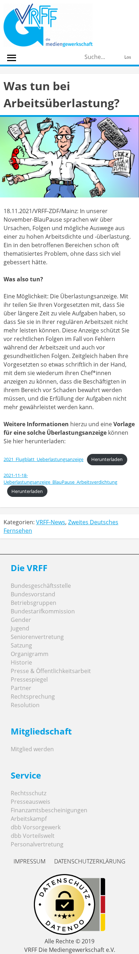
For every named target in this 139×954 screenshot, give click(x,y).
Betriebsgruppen (33, 603)
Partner (21, 688)
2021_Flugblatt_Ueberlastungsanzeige (43, 459)
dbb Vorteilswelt (33, 836)
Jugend (20, 628)
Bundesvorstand (33, 594)
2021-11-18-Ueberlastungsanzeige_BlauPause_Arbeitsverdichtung (60, 478)
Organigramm (29, 654)
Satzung (21, 645)
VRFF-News (50, 522)
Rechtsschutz (28, 793)
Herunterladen (107, 459)
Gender (21, 620)
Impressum (30, 861)
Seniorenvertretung (37, 637)
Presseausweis (30, 802)
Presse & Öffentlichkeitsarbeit (51, 671)
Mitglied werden (32, 749)
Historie (21, 662)
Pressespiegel (29, 679)
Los (127, 57)
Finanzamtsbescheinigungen (49, 810)
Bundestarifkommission (43, 611)
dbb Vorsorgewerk (36, 827)
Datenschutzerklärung (89, 861)
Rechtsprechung (33, 696)
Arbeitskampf (29, 819)
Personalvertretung (37, 844)
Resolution (25, 705)
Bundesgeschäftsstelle (41, 586)
